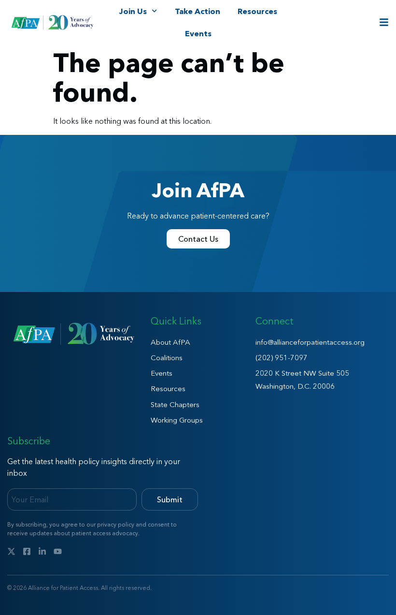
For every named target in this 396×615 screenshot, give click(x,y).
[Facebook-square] (27, 551)
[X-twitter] (11, 551)
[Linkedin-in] (42, 551)
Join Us (133, 11)
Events (198, 33)
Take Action (197, 11)
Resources (257, 11)
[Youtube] (58, 551)
